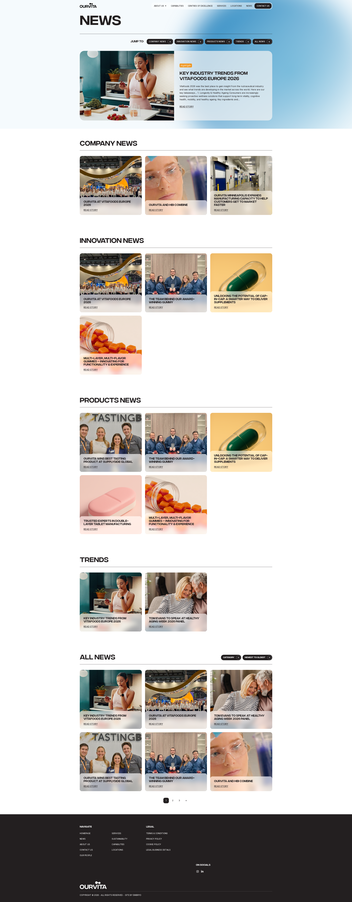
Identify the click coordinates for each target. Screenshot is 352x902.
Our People (86, 855)
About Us (159, 6)
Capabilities (177, 6)
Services (221, 6)
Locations (236, 6)
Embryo (137, 895)
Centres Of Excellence (200, 6)
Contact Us (263, 6)
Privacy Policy (154, 839)
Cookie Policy (153, 844)
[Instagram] (197, 871)
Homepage (85, 833)
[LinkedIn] (202, 871)
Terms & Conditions (157, 833)
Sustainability (119, 839)
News (249, 6)
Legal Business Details (158, 850)
